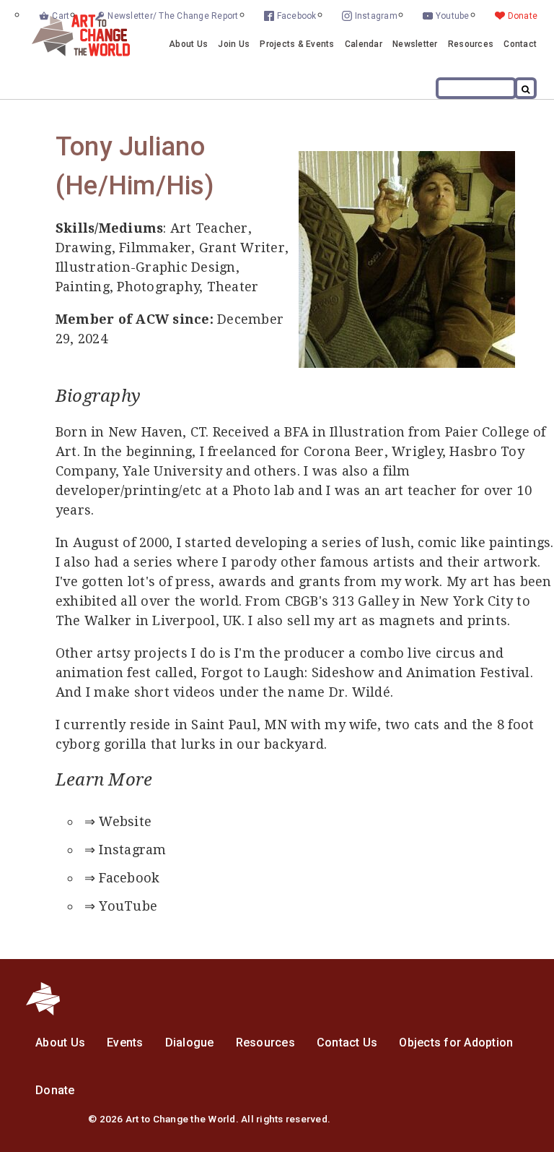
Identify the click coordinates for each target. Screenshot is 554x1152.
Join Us (234, 44)
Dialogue (189, 1042)
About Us (188, 44)
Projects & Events (297, 44)
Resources (470, 44)
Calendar (363, 44)
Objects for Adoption (456, 1042)
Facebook (297, 16)
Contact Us (347, 1042)
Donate (523, 16)
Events (125, 1042)
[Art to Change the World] (70, 52)
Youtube (453, 16)
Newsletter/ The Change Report (172, 16)
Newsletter (415, 44)
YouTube (128, 906)
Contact (520, 44)
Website (125, 821)
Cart (60, 16)
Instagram (376, 16)
